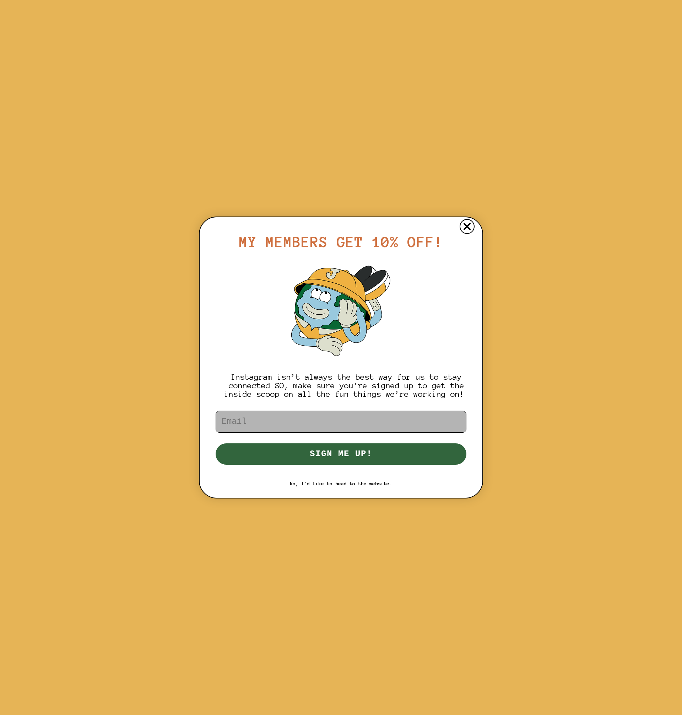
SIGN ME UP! (341, 454)
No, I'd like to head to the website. (341, 483)
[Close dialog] (467, 226)
